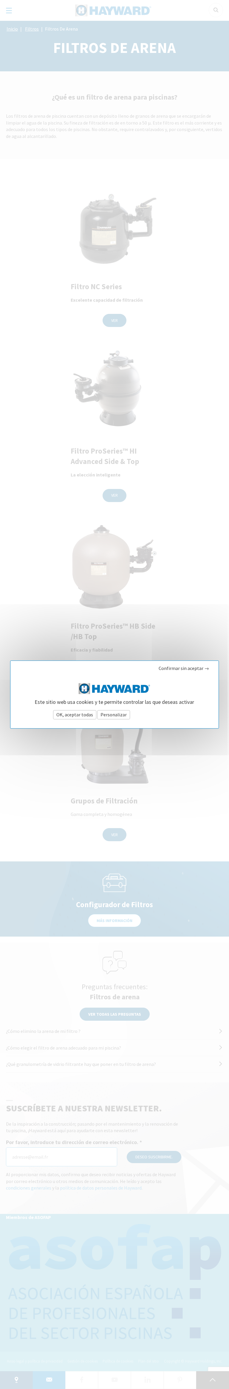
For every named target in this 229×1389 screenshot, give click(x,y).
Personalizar (113, 715)
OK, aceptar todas (74, 715)
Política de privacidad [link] (153, 715)
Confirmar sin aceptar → (184, 668)
